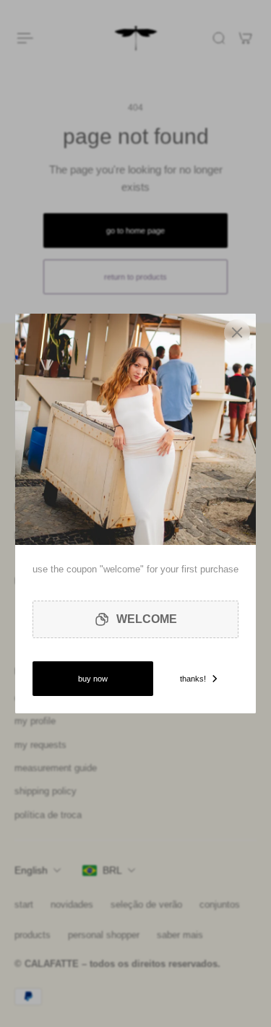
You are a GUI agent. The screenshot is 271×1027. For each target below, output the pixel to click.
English (31, 870)
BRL (112, 870)
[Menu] (26, 38)
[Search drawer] (219, 38)
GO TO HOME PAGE (135, 230)
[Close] (237, 332)
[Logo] (136, 38)
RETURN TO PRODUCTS (135, 276)
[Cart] (245, 38)
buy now (93, 678)
